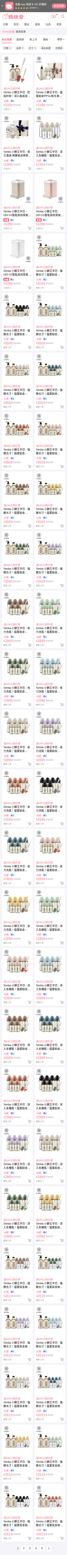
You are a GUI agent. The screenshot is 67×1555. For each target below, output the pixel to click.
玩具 (48, 24)
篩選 (59, 39)
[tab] (7, 39)
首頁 (16, 24)
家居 (58, 24)
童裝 (37, 24)
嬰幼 (26, 24)
